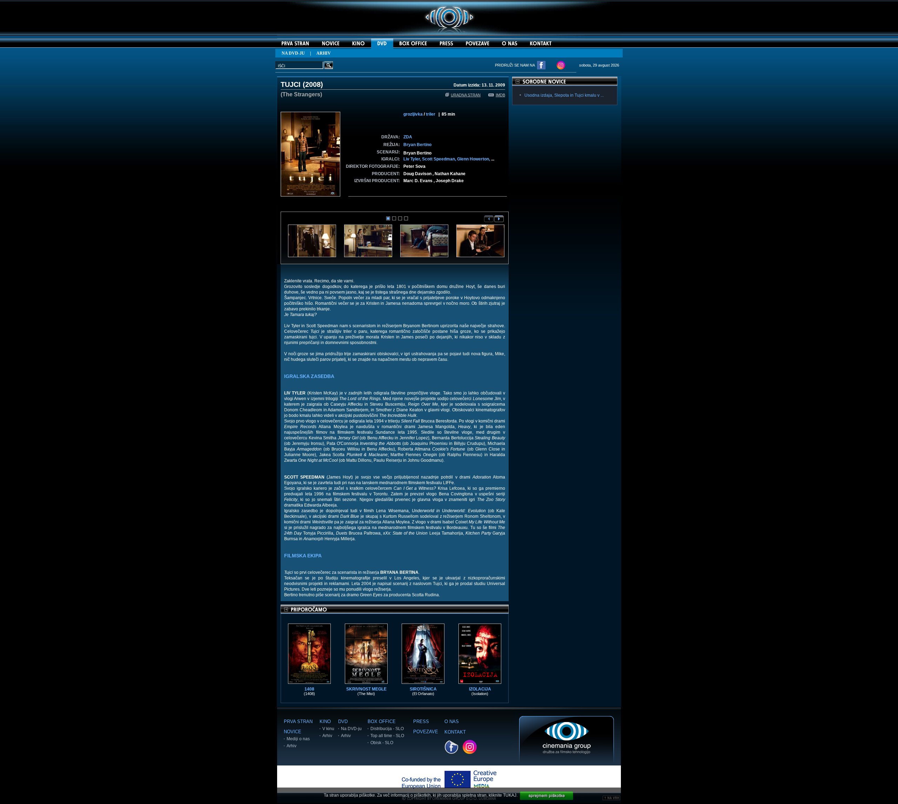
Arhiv (291, 745)
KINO (325, 721)
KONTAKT (455, 732)
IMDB (500, 95)
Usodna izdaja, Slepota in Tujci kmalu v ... (564, 95)
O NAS (451, 721)
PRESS (421, 721)
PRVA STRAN (298, 721)
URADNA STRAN (466, 95)
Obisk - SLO (381, 742)
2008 (313, 84)
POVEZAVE (425, 731)
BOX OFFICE (382, 721)
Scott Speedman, (439, 159)
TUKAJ (509, 795)
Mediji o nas (298, 738)
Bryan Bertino (417, 144)
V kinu (328, 728)
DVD (343, 721)
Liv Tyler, (412, 159)
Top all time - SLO (387, 735)
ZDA (407, 137)
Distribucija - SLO (387, 728)
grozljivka (413, 114)
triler (430, 114)
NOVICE (292, 731)
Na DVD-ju (351, 728)
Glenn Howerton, (474, 159)
